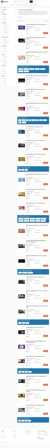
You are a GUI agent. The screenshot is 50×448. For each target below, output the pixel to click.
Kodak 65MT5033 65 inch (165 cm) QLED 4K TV (36, 376)
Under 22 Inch (21, 218)
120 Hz (5, 51)
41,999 (45, 250)
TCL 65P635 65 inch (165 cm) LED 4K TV (35, 126)
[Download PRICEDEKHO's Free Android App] (46, 434)
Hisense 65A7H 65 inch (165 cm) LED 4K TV (35, 277)
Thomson (45, 120)
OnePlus (23, 120)
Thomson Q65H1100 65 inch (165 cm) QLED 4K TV (37, 75)
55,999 (45, 335)
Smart (20, 371)
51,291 (45, 113)
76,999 (45, 364)
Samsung (33, 120)
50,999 (45, 211)
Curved (30, 371)
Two (22, 420)
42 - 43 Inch (6, 34)
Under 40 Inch (38, 218)
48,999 (45, 300)
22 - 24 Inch (6, 26)
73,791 (45, 62)
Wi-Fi (26, 371)
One (19, 420)
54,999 (45, 285)
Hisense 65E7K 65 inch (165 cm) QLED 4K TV (35, 203)
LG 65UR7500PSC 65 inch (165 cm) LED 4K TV (36, 89)
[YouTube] (41, 438)
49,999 (45, 135)
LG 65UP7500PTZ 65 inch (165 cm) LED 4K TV (36, 154)
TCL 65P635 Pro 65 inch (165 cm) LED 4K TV (35, 140)
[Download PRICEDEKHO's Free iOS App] (40, 434)
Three (26, 420)
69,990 (45, 162)
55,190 (45, 149)
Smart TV (6, 56)
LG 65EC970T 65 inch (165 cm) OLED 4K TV (37, 14)
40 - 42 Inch (6, 32)
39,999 (45, 84)
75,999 (45, 235)
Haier (20, 122)
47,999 (45, 265)
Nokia (41, 120)
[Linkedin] (43, 438)
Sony (19, 120)
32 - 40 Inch (6, 30)
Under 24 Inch (26, 218)
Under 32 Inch (32, 218)
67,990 (45, 97)
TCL (37, 120)
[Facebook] (38, 438)
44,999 (45, 413)
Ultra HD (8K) (30, 272)
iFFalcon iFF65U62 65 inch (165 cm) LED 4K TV (36, 24)
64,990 (45, 184)
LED (19, 169)
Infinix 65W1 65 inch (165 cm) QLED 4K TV (35, 405)
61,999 (45, 47)
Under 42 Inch (44, 218)
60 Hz (5, 49)
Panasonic (24, 122)
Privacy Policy (3, 435)
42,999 (45, 33)
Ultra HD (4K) (25, 272)
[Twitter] (39, 438)
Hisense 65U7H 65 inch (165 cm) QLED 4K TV (36, 356)
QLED (26, 169)
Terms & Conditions (3, 437)
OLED (23, 169)
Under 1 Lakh (21, 71)
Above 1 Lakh (26, 71)
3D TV (5, 58)
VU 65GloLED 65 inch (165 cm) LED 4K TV (35, 327)
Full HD (20, 272)
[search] (31, 1)
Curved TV (6, 62)
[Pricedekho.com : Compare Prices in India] (5, 1)
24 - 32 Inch (6, 28)
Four (29, 420)
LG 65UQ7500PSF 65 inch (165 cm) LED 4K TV (36, 189)
